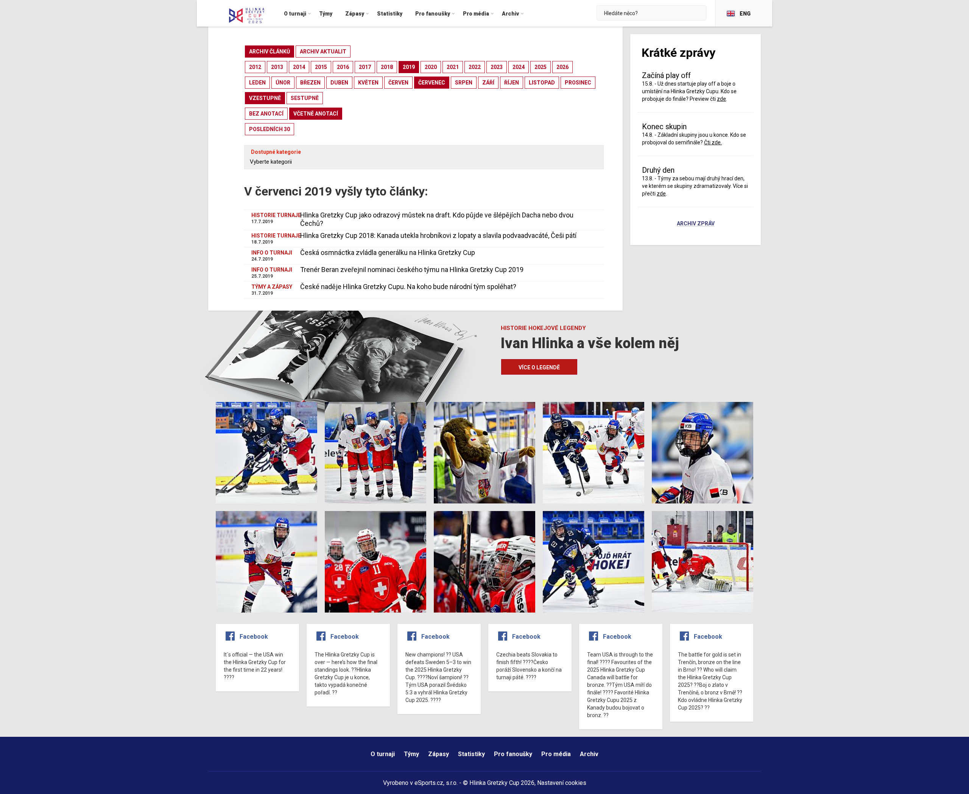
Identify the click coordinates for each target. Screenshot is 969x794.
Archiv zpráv (696, 224)
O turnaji (383, 754)
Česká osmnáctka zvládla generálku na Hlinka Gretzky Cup (387, 252)
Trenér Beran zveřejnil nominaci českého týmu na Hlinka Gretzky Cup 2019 (411, 270)
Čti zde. (713, 142)
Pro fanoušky (513, 754)
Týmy (411, 754)
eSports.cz (428, 782)
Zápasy (438, 754)
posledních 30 (269, 129)
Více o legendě (539, 367)
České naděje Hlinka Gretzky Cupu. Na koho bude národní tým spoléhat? (408, 287)
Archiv (589, 754)
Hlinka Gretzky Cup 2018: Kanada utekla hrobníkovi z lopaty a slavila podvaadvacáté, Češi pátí (438, 235)
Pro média (556, 754)
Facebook (254, 636)
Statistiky (471, 754)
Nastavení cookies (561, 782)
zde (661, 194)
